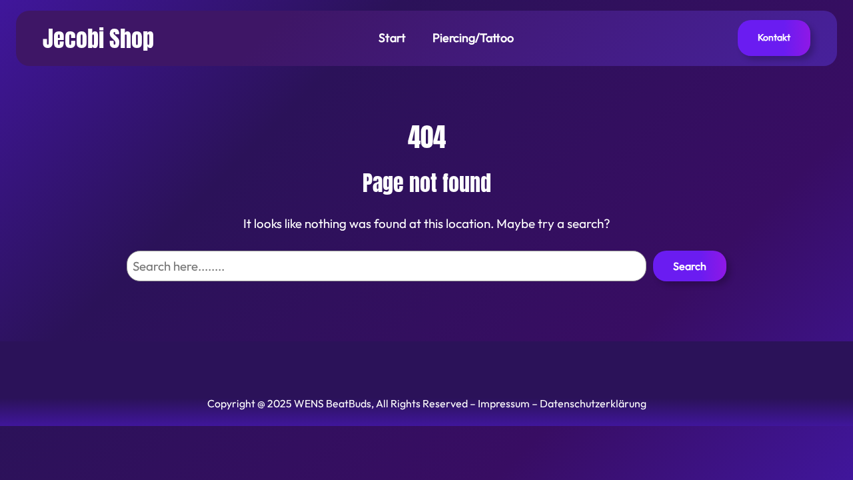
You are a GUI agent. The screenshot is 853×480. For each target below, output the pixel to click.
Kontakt (774, 37)
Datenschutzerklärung (593, 403)
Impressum (504, 403)
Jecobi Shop (98, 38)
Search (689, 266)
